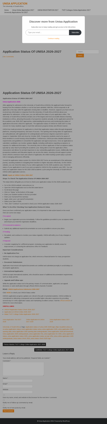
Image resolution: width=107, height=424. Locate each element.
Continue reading (53, 38)
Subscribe (75, 32)
